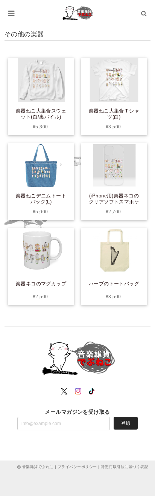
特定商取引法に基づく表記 (124, 467)
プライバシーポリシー (77, 467)
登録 (125, 423)
